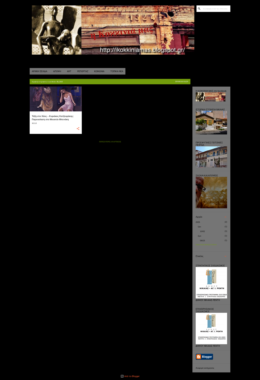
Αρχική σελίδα (39, 71)
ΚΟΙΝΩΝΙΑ (99, 71)
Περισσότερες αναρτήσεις (110, 142)
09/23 (202, 240)
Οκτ (199, 227)
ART (69, 71)
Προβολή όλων (181, 82)
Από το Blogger (132, 376)
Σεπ (199, 236)
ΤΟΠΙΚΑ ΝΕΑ (116, 71)
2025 (198, 222)
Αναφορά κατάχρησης (205, 368)
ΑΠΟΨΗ (57, 71)
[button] (78, 129)
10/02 (202, 231)
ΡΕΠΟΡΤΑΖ (82, 71)
